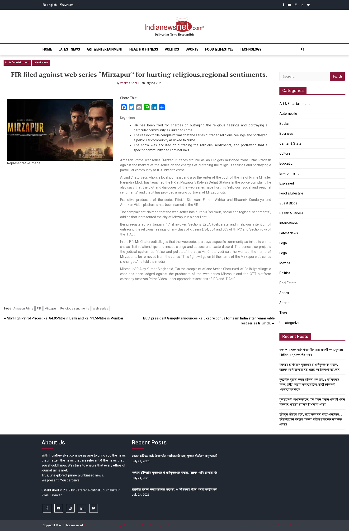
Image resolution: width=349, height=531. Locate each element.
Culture (284, 153)
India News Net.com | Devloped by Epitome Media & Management (126, 525)
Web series (100, 308)
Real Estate (288, 283)
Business (286, 133)
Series (284, 293)
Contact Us (297, 525)
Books (284, 123)
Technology (250, 49)
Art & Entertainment (105, 49)
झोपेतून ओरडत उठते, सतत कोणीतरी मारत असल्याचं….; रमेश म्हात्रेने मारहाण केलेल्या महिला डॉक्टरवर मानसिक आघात (311, 419)
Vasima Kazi (128, 83)
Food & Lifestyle (219, 49)
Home (47, 49)
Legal (283, 243)
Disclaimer (267, 525)
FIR (39, 308)
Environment (289, 173)
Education (286, 163)
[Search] (303, 49)
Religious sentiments (74, 308)
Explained (286, 183)
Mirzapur (51, 308)
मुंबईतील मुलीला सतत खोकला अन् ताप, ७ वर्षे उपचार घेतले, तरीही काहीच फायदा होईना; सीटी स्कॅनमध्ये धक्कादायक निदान (309, 384)
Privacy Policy (249, 525)
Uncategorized (290, 323)
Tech (283, 313)
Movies (284, 263)
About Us (282, 525)
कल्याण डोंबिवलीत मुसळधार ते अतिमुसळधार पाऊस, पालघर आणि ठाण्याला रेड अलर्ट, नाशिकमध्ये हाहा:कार (190, 472)
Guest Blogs (288, 203)
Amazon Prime (23, 308)
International (288, 223)
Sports (192, 49)
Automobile (288, 113)
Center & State (290, 143)
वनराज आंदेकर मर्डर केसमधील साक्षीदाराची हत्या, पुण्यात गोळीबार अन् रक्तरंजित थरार (179, 456)
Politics (172, 49)
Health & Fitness (143, 49)
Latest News (69, 49)
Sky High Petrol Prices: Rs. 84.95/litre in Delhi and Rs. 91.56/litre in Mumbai (65, 318)
